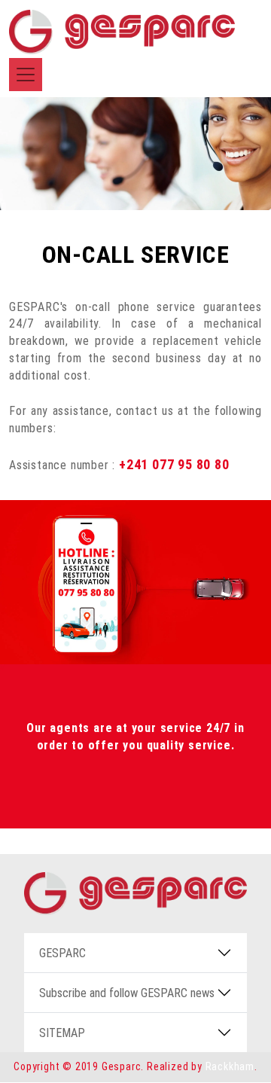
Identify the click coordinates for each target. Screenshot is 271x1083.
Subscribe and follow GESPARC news (127, 993)
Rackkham (230, 1066)
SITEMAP (62, 1033)
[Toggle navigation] (25, 74)
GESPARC (62, 953)
